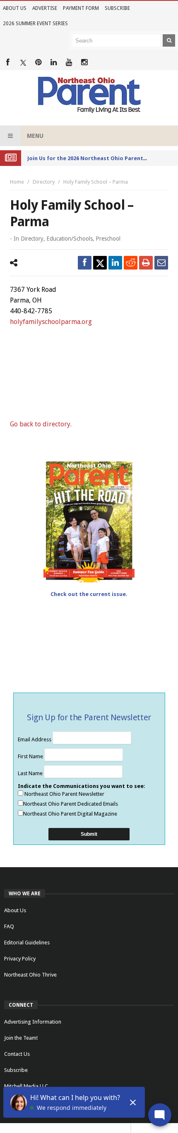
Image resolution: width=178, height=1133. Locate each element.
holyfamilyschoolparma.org (51, 322)
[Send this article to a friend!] (161, 263)
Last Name (31, 773)
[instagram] (84, 62)
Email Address (35, 739)
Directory (44, 182)
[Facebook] (7, 62)
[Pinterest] (38, 62)
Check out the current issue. (89, 594)
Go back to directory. (41, 424)
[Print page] (146, 263)
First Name (31, 756)
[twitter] (100, 263)
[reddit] (130, 263)
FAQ (9, 926)
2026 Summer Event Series (35, 23)
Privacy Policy (20, 959)
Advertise (44, 8)
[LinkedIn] (53, 62)
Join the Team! (21, 1038)
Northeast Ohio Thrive (30, 975)
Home (17, 182)
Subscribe (117, 8)
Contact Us (17, 1054)
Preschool (108, 238)
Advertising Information (32, 1022)
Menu (35, 135)
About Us (14, 8)
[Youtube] (69, 62)
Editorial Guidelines (27, 942)
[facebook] (84, 263)
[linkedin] (115, 263)
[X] (23, 62)
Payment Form (81, 8)
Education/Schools (69, 238)
